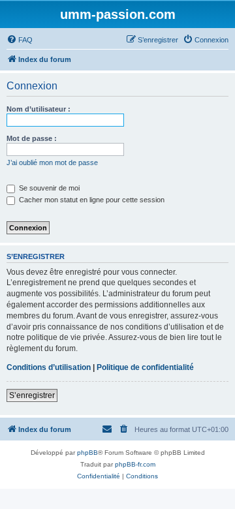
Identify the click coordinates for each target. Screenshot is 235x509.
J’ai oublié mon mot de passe (52, 162)
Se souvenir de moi (48, 188)
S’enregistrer (32, 395)
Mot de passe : (32, 138)
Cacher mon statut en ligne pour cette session (90, 200)
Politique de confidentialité (145, 367)
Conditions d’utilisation (49, 367)
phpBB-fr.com (135, 464)
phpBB (87, 452)
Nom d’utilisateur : (38, 109)
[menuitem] (20, 40)
